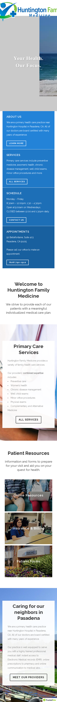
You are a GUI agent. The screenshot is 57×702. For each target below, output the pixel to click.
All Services (17, 182)
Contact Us (16, 220)
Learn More (16, 143)
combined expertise (33, 373)
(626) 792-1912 (17, 262)
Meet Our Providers (28, 677)
